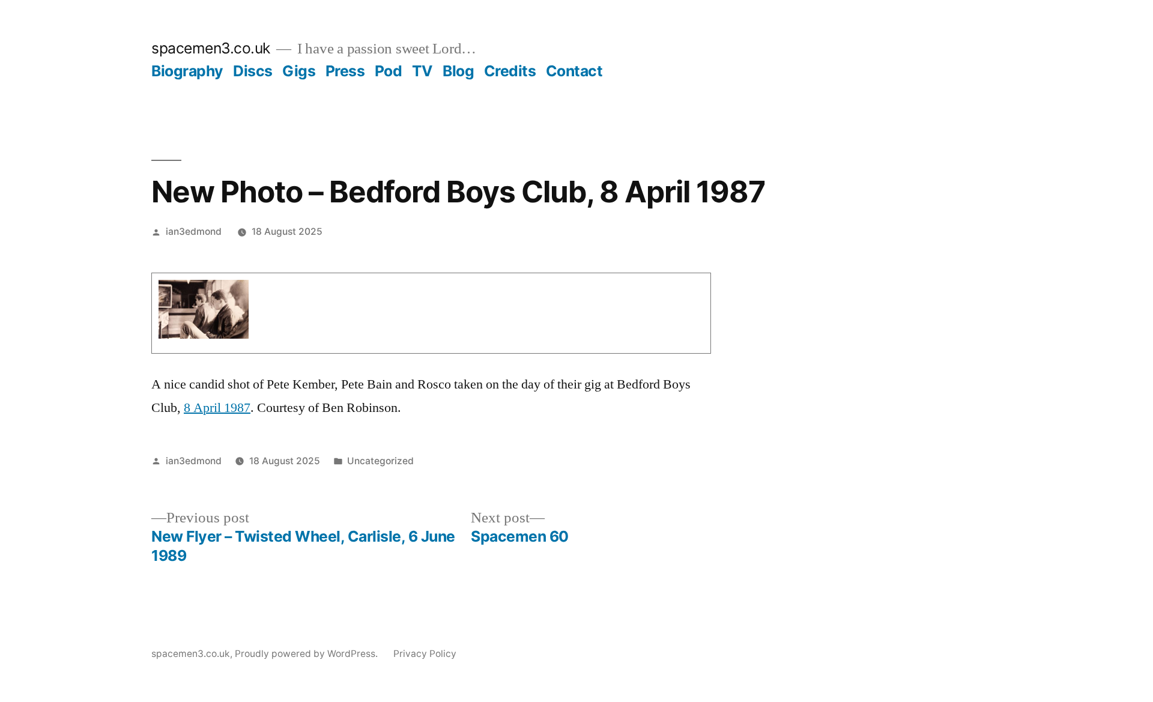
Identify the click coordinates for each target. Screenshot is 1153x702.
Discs (253, 71)
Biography (187, 71)
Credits (510, 71)
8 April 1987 (217, 407)
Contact (574, 71)
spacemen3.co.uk (210, 48)
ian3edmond (194, 231)
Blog (458, 71)
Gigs (298, 71)
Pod (388, 71)
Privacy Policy (424, 653)
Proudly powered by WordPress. (307, 653)
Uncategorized (380, 461)
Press (345, 71)
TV (422, 71)
